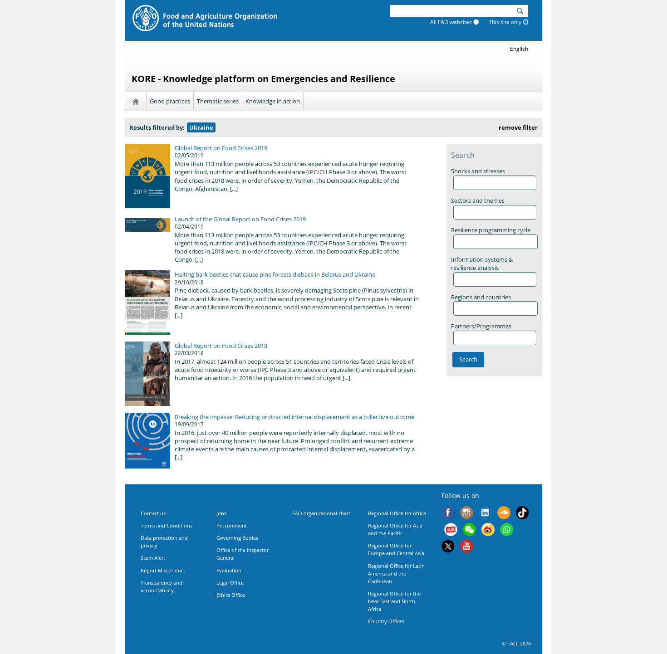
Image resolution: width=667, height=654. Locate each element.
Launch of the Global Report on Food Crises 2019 (240, 219)
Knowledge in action (272, 101)
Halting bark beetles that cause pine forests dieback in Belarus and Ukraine (275, 274)
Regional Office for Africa (397, 513)
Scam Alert (153, 557)
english (519, 49)
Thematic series (218, 101)
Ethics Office (230, 594)
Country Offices (386, 621)
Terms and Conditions (166, 525)
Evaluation (228, 570)
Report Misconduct (163, 570)
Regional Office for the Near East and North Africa (394, 601)
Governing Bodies (237, 537)
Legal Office (230, 582)
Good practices (170, 101)
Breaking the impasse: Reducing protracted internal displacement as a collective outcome (294, 417)
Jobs (221, 513)
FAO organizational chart (321, 513)
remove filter (518, 127)
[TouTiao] (450, 531)
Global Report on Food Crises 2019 (221, 148)
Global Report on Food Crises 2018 (221, 346)
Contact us (153, 513)
